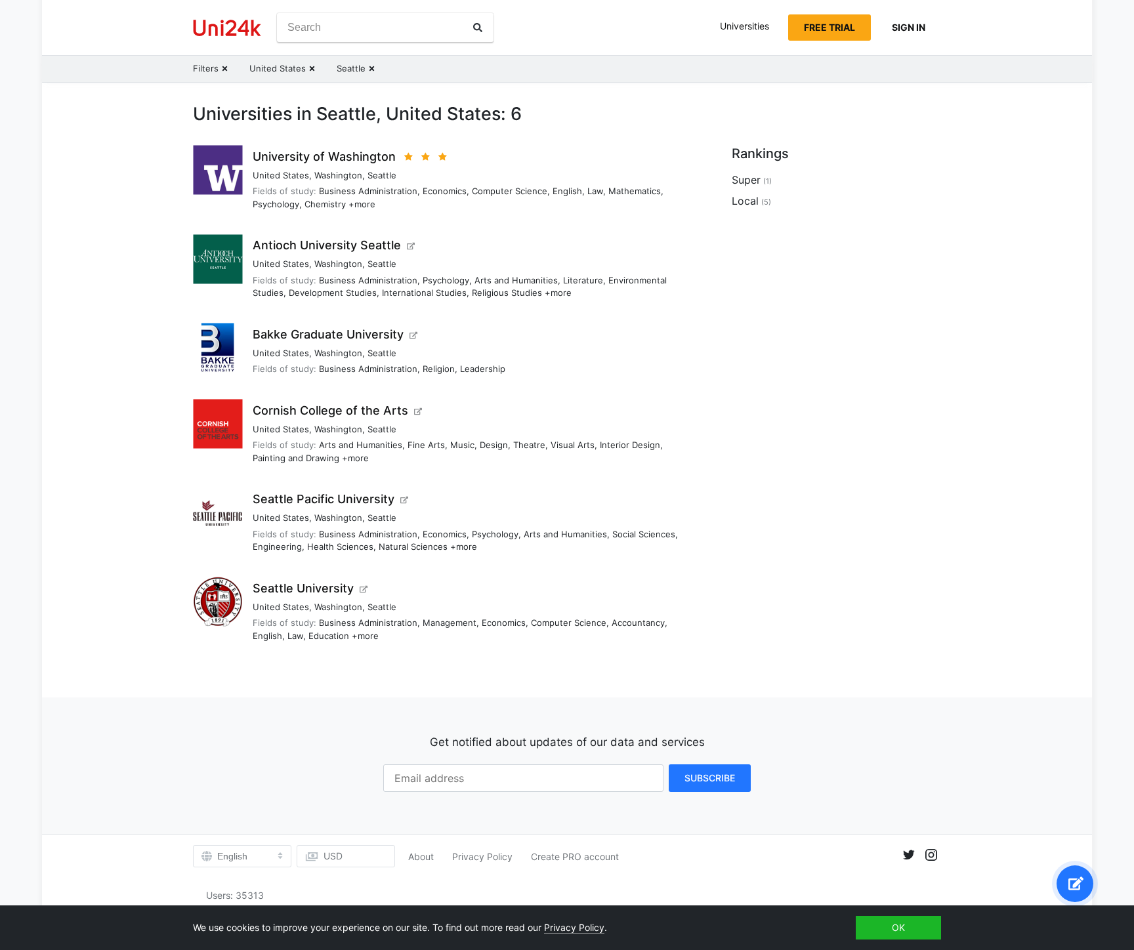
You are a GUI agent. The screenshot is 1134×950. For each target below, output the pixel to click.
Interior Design (630, 445)
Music (462, 445)
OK (898, 927)
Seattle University (303, 588)
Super (746, 179)
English (567, 191)
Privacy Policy (482, 856)
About (421, 856)
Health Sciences (340, 546)
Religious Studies (507, 292)
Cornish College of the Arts (330, 410)
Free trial (829, 27)
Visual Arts (573, 445)
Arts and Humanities (516, 280)
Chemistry (325, 204)
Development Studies (333, 292)
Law (595, 191)
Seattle (382, 175)
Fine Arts (426, 445)
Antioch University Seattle (327, 245)
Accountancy (638, 622)
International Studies (424, 292)
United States (281, 175)
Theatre (529, 445)
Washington (338, 175)
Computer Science (509, 191)
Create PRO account (575, 856)
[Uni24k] (227, 28)
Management (449, 622)
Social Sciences (643, 534)
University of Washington (324, 156)
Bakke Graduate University (328, 334)
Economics (445, 191)
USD (333, 855)
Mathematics (634, 191)
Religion (439, 368)
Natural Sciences (413, 546)
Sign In (908, 27)
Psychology (276, 204)
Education (328, 635)
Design (494, 445)
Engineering (277, 546)
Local (745, 200)
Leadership (482, 368)
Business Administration (368, 191)
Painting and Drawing (296, 458)
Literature (583, 280)
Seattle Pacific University (323, 499)
